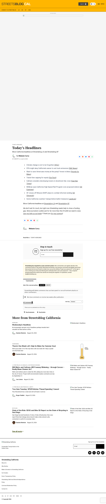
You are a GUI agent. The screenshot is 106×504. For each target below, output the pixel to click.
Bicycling (14, 408)
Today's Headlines (17, 144)
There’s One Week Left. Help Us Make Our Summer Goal (34, 346)
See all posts (17, 431)
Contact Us (4, 489)
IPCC (57, 165)
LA (19, 10)
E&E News (73, 168)
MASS (17, 496)
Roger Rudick (20, 395)
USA (29, 10)
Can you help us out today (32, 214)
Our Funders (5, 473)
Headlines (15, 322)
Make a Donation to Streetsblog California (12, 469)
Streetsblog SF (63, 204)
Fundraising (15, 343)
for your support (57, 214)
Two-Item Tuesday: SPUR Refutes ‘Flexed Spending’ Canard (35, 389)
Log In (82, 4)
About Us (4, 463)
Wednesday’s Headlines (21, 325)
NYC (14, 496)
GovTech (52, 178)
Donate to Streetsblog (9, 10)
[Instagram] (102, 452)
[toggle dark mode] (93, 4)
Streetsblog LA (49, 204)
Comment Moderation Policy (9, 485)
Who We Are (5, 466)
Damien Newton (21, 333)
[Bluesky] (98, 452)
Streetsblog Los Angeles (20, 365)
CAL (2, 496)
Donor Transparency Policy (9, 476)
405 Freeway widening (34, 365)
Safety (31, 386)
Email (42, 254)
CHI (21, 496)
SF (25, 10)
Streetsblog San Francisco (21, 386)
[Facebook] (89, 452)
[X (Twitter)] (94, 452)
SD (22, 10)
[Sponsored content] (53, 77)
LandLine (72, 199)
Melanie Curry (24, 156)
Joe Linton (19, 379)
